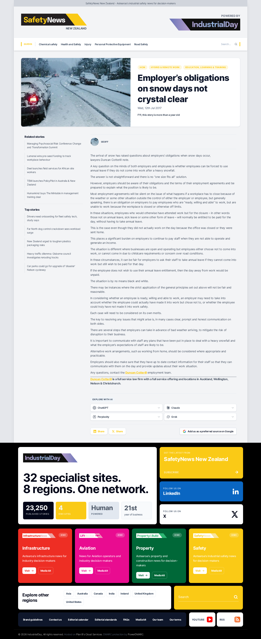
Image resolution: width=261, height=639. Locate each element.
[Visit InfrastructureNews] (39, 535)
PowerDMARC (135, 634)
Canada (98, 593)
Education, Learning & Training (205, 67)
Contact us (55, 619)
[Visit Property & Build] (153, 535)
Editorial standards (106, 619)
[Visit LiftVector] (96, 535)
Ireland (125, 593)
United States (73, 601)
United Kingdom (144, 593)
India (112, 593)
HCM (142, 67)
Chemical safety (48, 44)
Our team (158, 619)
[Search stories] (236, 597)
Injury (88, 44)
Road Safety (141, 44)
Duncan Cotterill (136, 372)
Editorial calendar (78, 619)
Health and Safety (71, 44)
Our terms (175, 619)
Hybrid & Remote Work (165, 67)
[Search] (236, 44)
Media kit (45, 570)
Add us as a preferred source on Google (210, 431)
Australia (82, 593)
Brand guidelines (33, 619)
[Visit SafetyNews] (210, 535)
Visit (27, 570)
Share (101, 431)
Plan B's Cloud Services (89, 634)
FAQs (126, 619)
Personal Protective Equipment (113, 44)
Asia (68, 593)
